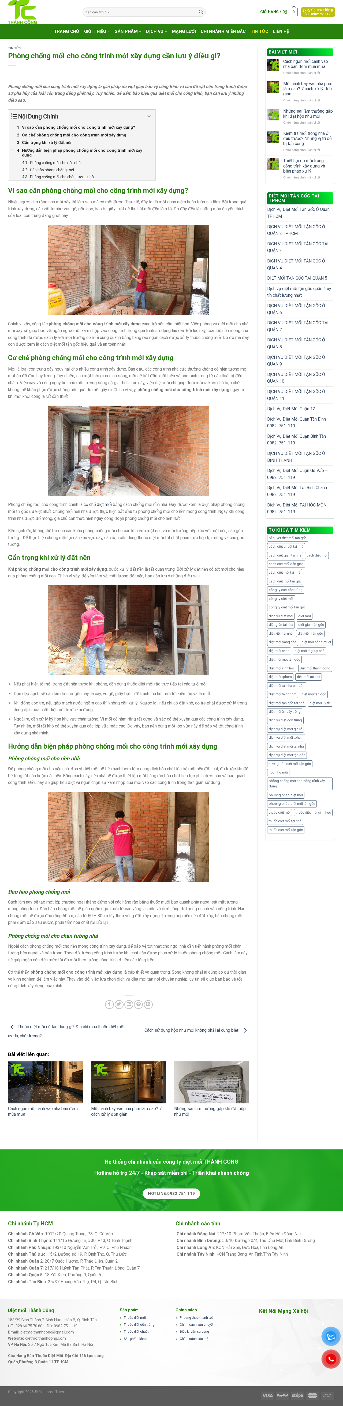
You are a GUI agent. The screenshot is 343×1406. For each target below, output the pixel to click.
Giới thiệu (95, 31)
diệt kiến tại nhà (281, 633)
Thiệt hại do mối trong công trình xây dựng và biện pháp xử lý (304, 165)
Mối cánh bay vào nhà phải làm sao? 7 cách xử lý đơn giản (126, 1111)
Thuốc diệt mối (135, 1318)
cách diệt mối (317, 555)
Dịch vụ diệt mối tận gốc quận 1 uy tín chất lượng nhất (299, 292)
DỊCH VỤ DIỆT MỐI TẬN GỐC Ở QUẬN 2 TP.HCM (296, 230)
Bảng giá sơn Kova (136, 1261)
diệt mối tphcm (280, 677)
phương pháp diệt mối (286, 795)
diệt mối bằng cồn (282, 642)
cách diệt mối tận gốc (285, 581)
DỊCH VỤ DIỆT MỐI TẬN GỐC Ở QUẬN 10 (296, 378)
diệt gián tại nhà (281, 625)
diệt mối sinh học (282, 668)
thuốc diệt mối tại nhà (285, 821)
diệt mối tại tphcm (282, 694)
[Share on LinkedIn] (148, 1004)
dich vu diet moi (281, 616)
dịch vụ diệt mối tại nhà (286, 746)
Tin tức (259, 31)
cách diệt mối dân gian (286, 564)
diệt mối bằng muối (316, 642)
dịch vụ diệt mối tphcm (286, 738)
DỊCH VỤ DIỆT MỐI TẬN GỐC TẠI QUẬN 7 (298, 326)
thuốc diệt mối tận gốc (286, 830)
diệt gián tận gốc (311, 625)
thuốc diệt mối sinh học (313, 812)
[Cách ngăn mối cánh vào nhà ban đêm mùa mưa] (45, 1082)
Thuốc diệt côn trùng (139, 1325)
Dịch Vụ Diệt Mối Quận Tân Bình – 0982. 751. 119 (298, 423)
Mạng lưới (184, 31)
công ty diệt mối (281, 599)
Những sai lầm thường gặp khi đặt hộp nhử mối (308, 114)
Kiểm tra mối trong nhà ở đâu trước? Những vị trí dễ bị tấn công (307, 138)
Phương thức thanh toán (197, 1318)
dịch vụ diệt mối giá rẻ (285, 729)
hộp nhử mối (278, 772)
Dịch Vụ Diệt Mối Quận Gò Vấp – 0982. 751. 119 (297, 474)
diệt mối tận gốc (313, 694)
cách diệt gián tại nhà (285, 555)
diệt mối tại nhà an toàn (286, 686)
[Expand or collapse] (149, 116)
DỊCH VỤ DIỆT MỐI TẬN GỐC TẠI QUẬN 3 (298, 247)
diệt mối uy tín (320, 703)
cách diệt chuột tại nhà (286, 546)
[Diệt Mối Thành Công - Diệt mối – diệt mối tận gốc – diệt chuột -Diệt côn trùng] (41, 12)
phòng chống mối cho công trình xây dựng (297, 783)
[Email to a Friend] (128, 1004)
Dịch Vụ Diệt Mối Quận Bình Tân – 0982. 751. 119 (298, 440)
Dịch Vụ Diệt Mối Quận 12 (291, 408)
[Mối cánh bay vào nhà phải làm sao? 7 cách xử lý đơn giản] (128, 1082)
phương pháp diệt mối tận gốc (292, 804)
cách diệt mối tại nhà (284, 572)
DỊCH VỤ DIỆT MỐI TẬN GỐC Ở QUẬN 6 (296, 309)
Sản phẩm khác (135, 1339)
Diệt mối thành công (315, 668)
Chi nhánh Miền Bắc (223, 31)
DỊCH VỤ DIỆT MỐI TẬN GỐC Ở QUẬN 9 (296, 361)
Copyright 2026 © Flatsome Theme (38, 1392)
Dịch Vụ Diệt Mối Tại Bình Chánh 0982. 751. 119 (297, 491)
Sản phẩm (126, 31)
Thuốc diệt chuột (136, 1331)
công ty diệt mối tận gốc (287, 607)
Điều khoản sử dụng (194, 1331)
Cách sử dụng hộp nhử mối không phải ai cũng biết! (192, 1030)
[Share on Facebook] (109, 1004)
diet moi (304, 616)
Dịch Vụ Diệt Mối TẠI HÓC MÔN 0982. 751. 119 (296, 508)
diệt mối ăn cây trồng (285, 712)
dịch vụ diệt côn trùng (285, 720)
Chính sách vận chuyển (197, 1325)
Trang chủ (66, 31)
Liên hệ (281, 31)
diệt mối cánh (279, 651)
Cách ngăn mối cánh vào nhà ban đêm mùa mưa (305, 64)
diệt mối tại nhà (308, 677)
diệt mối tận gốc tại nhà (286, 703)
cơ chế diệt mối (98, 504)
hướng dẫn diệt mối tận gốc (290, 764)
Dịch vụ (154, 31)
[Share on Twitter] (119, 1004)
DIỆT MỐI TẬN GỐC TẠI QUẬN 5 (297, 278)
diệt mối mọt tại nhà (309, 651)
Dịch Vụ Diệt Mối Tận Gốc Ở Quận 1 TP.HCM (300, 213)
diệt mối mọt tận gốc (284, 659)
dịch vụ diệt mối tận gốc (287, 755)
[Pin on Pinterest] (138, 1004)
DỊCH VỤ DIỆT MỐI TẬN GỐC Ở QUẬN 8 (296, 343)
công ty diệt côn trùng (286, 590)
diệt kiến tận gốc (310, 633)
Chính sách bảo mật (195, 1339)
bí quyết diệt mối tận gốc (288, 538)
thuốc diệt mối (279, 812)
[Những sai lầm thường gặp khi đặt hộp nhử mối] (211, 1082)
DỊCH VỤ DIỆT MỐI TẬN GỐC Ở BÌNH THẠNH (296, 457)
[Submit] (201, 12)
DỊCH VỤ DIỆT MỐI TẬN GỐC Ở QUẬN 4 (296, 264)
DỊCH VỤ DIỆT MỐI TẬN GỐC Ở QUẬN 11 (296, 395)
